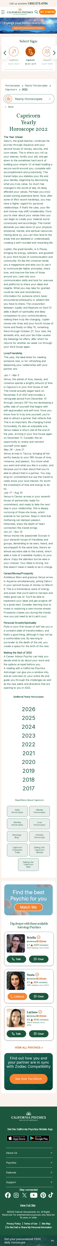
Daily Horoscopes (17, 811)
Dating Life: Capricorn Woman (39, 850)
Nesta (31, 975)
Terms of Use (30, 1223)
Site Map (46, 1223)
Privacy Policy (14, 1223)
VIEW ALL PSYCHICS (27, 1047)
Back (11, 106)
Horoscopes (12, 85)
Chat (38, 959)
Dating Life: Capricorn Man (28, 864)
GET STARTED (47, 12)
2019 (28, 770)
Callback (17, 996)
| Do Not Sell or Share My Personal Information (28, 1227)
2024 (28, 726)
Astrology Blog (16, 836)
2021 (28, 753)
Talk (16, 959)
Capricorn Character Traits (17, 850)
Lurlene (32, 1012)
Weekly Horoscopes (39, 811)
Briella (31, 937)
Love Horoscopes (39, 823)
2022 (28, 744)
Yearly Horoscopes (36, 85)
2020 (28, 762)
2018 (28, 779)
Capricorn (30, 60)
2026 (28, 709)
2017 (28, 788)
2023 (28, 735)
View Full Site (27, 1205)
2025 (28, 718)
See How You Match (28, 1078)
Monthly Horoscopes (17, 823)
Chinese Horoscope (39, 836)
